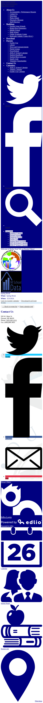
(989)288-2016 (11, 320)
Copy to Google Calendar (10, 301)
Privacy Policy (6, 482)
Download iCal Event (28, 301)
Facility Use (14, 239)
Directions (38, 701)
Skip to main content (8, 2)
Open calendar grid (26, 307)
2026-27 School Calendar (19, 245)
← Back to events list (9, 307)
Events (3, 303)
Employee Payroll (16, 237)
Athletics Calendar (16, 233)
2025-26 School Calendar (19, 243)
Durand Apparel (15, 235)
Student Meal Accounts (18, 241)
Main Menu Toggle (7, 6)
